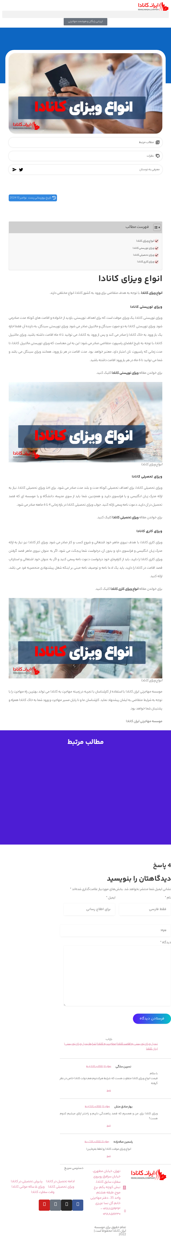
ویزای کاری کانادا (145, 262)
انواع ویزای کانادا (145, 241)
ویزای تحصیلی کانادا (143, 255)
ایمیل (110, 898)
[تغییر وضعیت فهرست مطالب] (155, 227)
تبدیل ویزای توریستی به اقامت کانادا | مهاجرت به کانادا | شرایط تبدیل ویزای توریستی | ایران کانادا (111, 1046)
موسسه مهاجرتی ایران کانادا (144, 721)
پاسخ (109, 1090)
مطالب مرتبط (146, 142)
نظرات (150, 156)
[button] (85, 14)
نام (168, 898)
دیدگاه (165, 943)
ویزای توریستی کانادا (143, 248)
